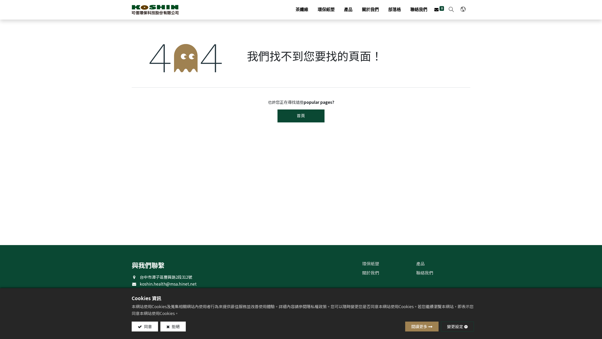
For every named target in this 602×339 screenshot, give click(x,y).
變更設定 (455, 326)
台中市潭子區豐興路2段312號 (166, 277)
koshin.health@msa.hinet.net (168, 284)
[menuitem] (302, 10)
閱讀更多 (419, 326)
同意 (147, 326)
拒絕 (175, 326)
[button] (450, 10)
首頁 (301, 115)
